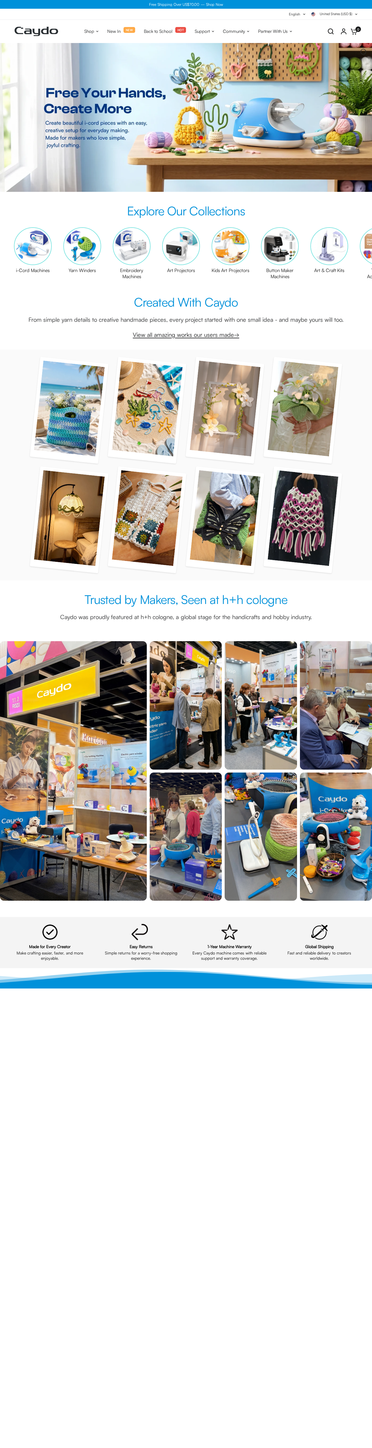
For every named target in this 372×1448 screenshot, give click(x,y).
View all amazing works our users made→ (186, 334)
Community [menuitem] (234, 31)
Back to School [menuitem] (158, 31)
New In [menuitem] (114, 31)
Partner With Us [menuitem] (273, 31)
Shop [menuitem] (89, 31)
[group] (33, 250)
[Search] (331, 31)
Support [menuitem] (202, 31)
